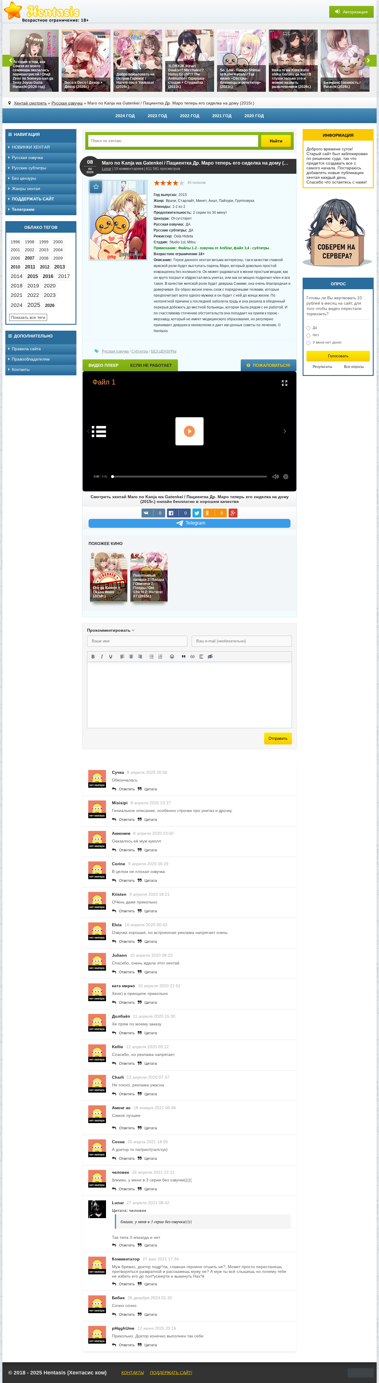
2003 (44, 249)
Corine (118, 863)
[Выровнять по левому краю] (122, 656)
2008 (44, 258)
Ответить (127, 789)
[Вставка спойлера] (201, 656)
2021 (17, 295)
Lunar (106, 169)
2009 (58, 258)
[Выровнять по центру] (131, 656)
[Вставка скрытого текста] (210, 656)
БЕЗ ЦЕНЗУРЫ (163, 351)
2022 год (189, 115)
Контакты (21, 369)
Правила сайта (26, 348)
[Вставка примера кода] (192, 656)
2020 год (254, 115)
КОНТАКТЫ (132, 1372)
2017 (64, 276)
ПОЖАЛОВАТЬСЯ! (271, 365)
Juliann (119, 955)
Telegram (195, 522)
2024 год (125, 115)
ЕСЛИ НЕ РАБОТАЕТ (151, 365)
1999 (44, 241)
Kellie (117, 1046)
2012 (44, 266)
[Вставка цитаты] (183, 656)
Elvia (117, 924)
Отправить (278, 738)
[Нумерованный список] (160, 656)
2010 (15, 266)
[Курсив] (101, 656)
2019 (33, 286)
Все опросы (354, 367)
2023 (50, 295)
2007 (29, 257)
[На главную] (46, 12)
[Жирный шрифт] (93, 656)
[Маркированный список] (151, 656)
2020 (50, 286)
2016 (48, 276)
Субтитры (139, 351)
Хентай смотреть (30, 103)
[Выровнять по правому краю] (140, 656)
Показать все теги (28, 317)
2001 (15, 249)
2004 (58, 249)
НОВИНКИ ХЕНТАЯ (31, 147)
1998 (29, 241)
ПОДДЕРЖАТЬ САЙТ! (171, 1372)
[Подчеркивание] (110, 656)
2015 (32, 276)
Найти (276, 141)
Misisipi (120, 802)
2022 (33, 295)
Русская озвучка (67, 103)
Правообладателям (31, 359)
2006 (15, 258)
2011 (30, 267)
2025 (33, 305)
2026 (49, 305)
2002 (29, 249)
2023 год (157, 115)
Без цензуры (24, 178)
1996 (15, 241)
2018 (17, 286)
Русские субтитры (29, 167)
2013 (59, 267)
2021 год (222, 115)
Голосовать (338, 356)
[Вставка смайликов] (172, 656)
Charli (118, 1077)
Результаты (322, 367)
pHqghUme (123, 1328)
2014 (17, 276)
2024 (17, 305)
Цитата (150, 789)
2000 (58, 241)
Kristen (119, 894)
